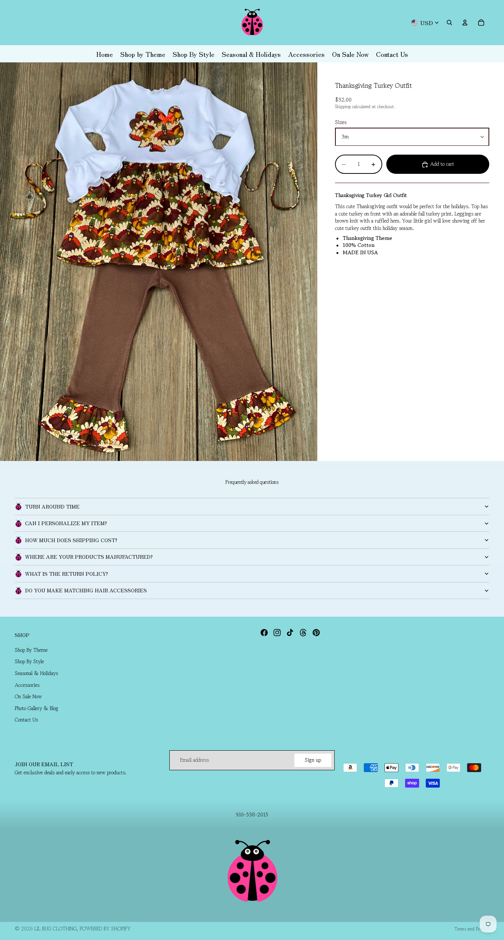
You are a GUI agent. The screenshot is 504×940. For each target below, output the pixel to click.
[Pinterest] (316, 632)
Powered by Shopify (105, 928)
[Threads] (303, 632)
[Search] (449, 22)
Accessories (27, 685)
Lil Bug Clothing (55, 928)
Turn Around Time (52, 506)
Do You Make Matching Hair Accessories (86, 590)
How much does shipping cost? (71, 540)
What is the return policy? (66, 573)
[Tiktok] (290, 632)
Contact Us (26, 719)
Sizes (340, 122)
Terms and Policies (472, 929)
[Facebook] (264, 632)
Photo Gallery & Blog (36, 708)
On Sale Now (28, 696)
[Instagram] (277, 632)
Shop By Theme (31, 650)
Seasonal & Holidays (36, 673)
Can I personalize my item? (66, 523)
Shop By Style (29, 661)
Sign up (313, 760)
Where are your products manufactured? (89, 556)
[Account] (465, 22)
